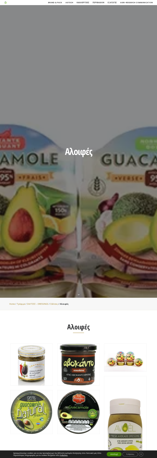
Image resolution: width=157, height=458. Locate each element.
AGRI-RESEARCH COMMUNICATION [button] (136, 2)
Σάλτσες (54, 304)
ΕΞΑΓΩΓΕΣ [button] (112, 2)
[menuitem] (56, 2)
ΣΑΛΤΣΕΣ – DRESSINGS (37, 304)
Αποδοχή (114, 454)
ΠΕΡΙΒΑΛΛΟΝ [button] (98, 2)
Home (12, 304)
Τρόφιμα (21, 304)
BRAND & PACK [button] (55, 2)
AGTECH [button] (69, 2)
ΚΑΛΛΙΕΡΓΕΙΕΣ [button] (83, 2)
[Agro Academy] (5, 2)
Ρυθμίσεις (64, 455)
